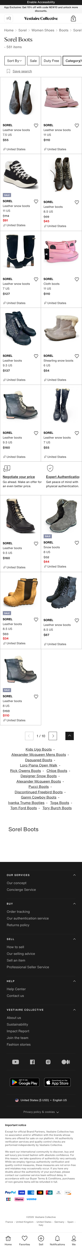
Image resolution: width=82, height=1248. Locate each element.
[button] (73, 18)
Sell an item (16, 960)
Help (11, 981)
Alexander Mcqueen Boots (38, 781)
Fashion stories (19, 1044)
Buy (10, 904)
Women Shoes (43, 30)
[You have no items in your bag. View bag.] (73, 18)
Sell (11, 939)
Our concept (16, 882)
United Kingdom (25, 1222)
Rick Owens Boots (25, 770)
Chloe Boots (56, 770)
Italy (41, 1225)
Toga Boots (59, 802)
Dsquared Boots (38, 760)
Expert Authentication (63, 476)
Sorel (22, 30)
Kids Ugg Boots (39, 749)
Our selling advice (21, 953)
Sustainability (17, 1024)
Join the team (17, 1037)
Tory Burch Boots (57, 808)
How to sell (15, 946)
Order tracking (18, 911)
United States (44, 1222)
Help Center (16, 988)
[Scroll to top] (69, 736)
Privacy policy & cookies (39, 1112)
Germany (59, 1222)
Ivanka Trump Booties (26, 802)
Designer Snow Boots (39, 776)
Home (8, 30)
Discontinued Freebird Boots (39, 792)
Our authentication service (28, 918)
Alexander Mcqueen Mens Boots (38, 754)
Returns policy (18, 924)
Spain (70, 1222)
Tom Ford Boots (23, 808)
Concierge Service (21, 889)
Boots (63, 30)
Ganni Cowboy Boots (38, 797)
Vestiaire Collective (25, 1010)
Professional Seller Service (28, 966)
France (9, 1222)
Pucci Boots (39, 786)
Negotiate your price (19, 476)
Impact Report (18, 1031)
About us (14, 1017)
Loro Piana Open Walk (38, 765)
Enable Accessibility (41, 2)
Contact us (15, 995)
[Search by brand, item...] (8, 18)
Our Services (18, 875)
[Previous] (29, 736)
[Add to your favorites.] (35, 125)
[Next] (53, 736)
